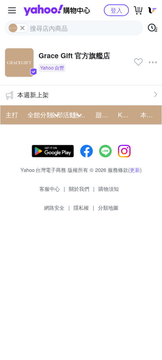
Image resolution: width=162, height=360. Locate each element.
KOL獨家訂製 (127, 114)
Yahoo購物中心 (57, 10)
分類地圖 (108, 207)
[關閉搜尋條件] (22, 27)
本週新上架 (33, 94)
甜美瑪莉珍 (104, 114)
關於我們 (79, 188)
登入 (116, 10)
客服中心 (49, 188)
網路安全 (54, 207)
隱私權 (81, 207)
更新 (135, 170)
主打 (12, 114)
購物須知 (108, 188)
